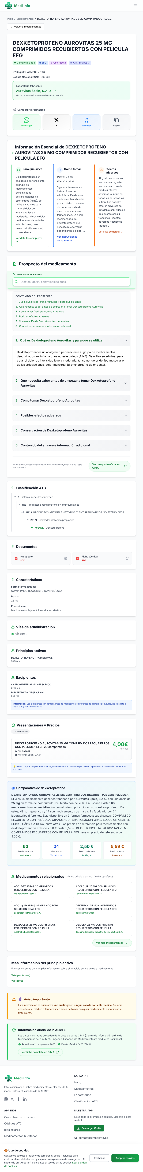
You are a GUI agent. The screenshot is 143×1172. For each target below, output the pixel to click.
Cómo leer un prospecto (20, 1117)
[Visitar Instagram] (6, 1099)
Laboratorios (82, 1095)
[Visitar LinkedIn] (25, 1099)
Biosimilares (12, 1129)
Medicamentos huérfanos (20, 1136)
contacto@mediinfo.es (93, 1137)
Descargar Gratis (91, 1128)
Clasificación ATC (86, 1101)
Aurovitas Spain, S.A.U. (34, 91)
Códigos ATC (13, 1123)
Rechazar (99, 1158)
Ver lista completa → (111, 231)
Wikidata (17, 980)
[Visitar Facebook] (18, 1099)
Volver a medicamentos (27, 26)
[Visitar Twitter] (12, 1099)
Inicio (10, 18)
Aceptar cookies (125, 1158)
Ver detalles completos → (29, 240)
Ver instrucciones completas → (67, 238)
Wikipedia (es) (20, 975)
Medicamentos (25, 18)
